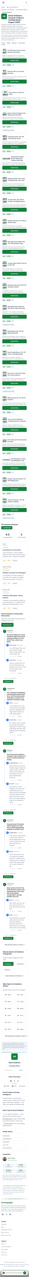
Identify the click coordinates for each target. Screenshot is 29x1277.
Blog (2, 1227)
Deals (8, 43)
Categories (4, 1224)
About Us (3, 1244)
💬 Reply (15, 560)
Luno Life (5, 1145)
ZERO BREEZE (7, 1139)
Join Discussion (8, 681)
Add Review (7, 528)
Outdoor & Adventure (7, 9)
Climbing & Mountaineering (21, 964)
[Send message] (24, 1272)
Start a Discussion (7, 624)
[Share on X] (14, 1081)
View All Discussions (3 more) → (14, 945)
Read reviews (9, 1123)
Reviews (14, 43)
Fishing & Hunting (9, 969)
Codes (3, 43)
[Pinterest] (10, 1214)
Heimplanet (6, 1142)
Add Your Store (5, 1232)
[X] (6, 1214)
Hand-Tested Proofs (6, 1229)
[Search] (21, 2)
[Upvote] (10, 656)
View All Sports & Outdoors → (14, 976)
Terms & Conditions (6, 1246)
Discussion (21, 43)
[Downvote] (15, 656)
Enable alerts (8, 1119)
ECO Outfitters (7, 1148)
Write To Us (4, 1254)
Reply (20, 656)
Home (3, 7)
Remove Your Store (6, 1235)
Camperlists (6, 1136)
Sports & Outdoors (12, 7)
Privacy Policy (4, 1249)
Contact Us (4, 1252)
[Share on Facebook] (11, 1081)
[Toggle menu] (7, 2)
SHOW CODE (14, 60)
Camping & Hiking (21, 9)
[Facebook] (2, 1214)
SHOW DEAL (14, 122)
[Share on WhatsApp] (18, 1081)
